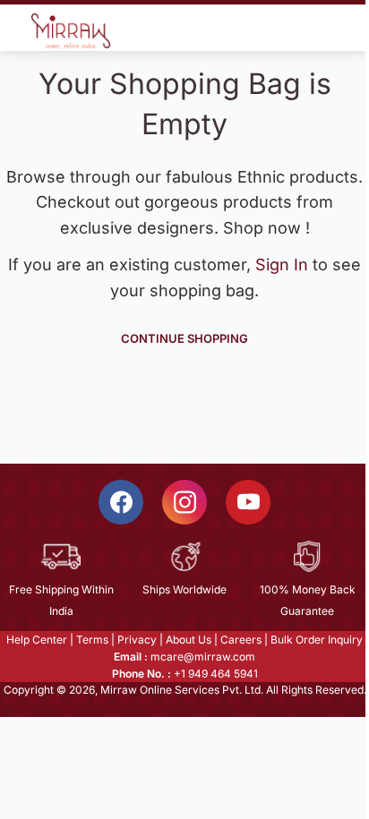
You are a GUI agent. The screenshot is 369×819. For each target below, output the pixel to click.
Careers (241, 639)
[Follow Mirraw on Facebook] (121, 502)
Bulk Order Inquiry (316, 639)
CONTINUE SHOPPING (184, 338)
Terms (92, 639)
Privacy (137, 639)
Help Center (36, 639)
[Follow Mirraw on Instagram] (184, 502)
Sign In (284, 264)
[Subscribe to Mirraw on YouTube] (248, 502)
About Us (188, 639)
